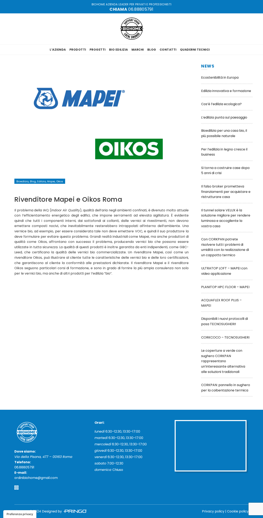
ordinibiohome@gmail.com (36, 477)
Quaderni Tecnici (195, 50)
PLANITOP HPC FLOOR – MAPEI (225, 287)
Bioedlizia (22, 181)
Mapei (51, 181)
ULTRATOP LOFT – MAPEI (221, 268)
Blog (151, 50)
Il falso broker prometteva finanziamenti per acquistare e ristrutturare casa (225, 191)
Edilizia (41, 181)
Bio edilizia (118, 50)
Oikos (59, 181)
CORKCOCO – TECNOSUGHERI (225, 337)
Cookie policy (238, 511)
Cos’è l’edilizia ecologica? (221, 104)
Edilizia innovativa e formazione (226, 90)
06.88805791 (140, 9)
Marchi (138, 50)
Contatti (168, 50)
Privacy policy (213, 511)
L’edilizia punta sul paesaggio (224, 117)
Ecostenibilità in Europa (220, 77)
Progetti (98, 50)
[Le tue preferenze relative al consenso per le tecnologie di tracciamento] (19, 514)
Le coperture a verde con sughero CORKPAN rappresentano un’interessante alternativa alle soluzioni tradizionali (223, 361)
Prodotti (77, 50)
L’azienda (58, 50)
